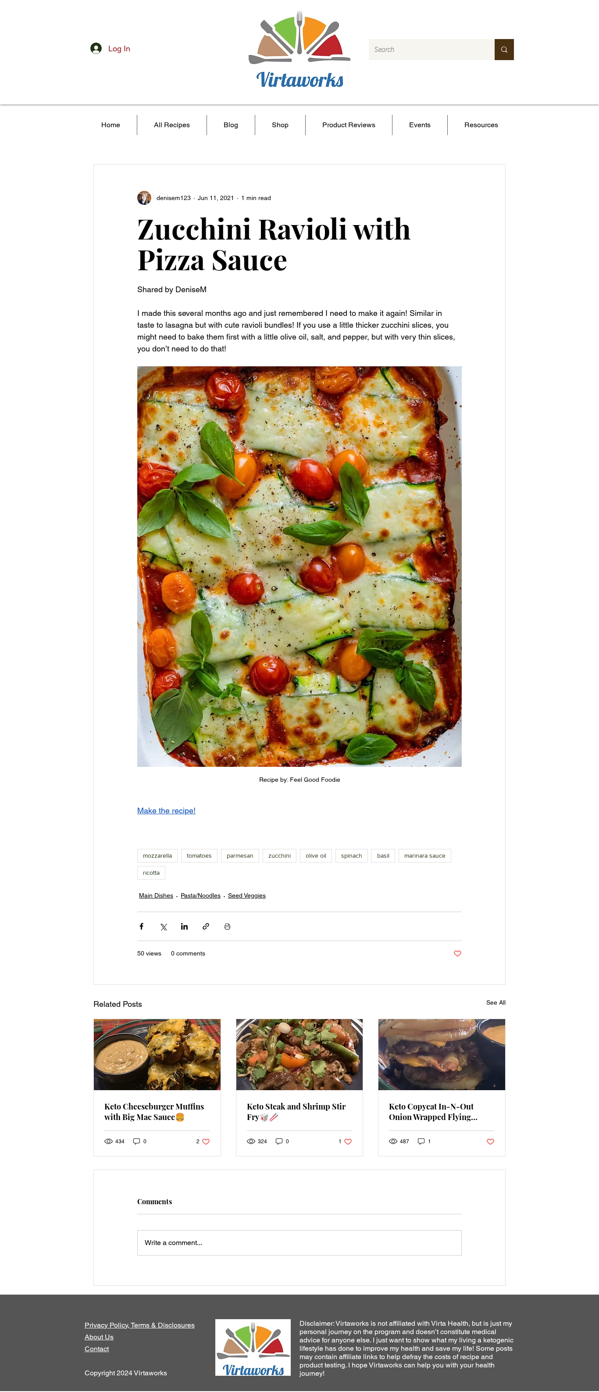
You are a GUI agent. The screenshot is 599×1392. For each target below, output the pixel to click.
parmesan (240, 855)
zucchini (279, 855)
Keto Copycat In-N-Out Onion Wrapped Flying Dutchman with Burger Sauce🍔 (431, 1111)
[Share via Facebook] (141, 926)
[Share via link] (206, 926)
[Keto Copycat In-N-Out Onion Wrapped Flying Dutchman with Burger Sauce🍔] (441, 1054)
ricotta (151, 872)
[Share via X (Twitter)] (163, 926)
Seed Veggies (247, 895)
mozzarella (157, 855)
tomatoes (199, 855)
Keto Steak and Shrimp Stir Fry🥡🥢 (296, 1111)
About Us (99, 1337)
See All (496, 1002)
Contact (97, 1349)
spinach (351, 855)
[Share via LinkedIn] (184, 926)
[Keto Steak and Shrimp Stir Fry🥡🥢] (299, 1054)
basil (383, 855)
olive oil (316, 855)
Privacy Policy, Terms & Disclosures (140, 1325)
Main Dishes (156, 895)
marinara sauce (425, 855)
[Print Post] (227, 926)
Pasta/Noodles (201, 895)
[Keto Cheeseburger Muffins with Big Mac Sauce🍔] (157, 1054)
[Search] (504, 49)
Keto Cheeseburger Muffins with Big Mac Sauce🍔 (154, 1111)
